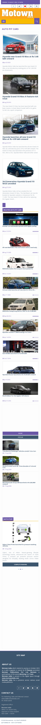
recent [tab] (20, 433)
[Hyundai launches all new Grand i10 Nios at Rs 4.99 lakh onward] (20, 124)
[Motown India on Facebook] (13, 6)
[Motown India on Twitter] (19, 6)
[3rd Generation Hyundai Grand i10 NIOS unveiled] (20, 169)
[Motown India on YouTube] (25, 6)
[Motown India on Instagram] (31, 6)
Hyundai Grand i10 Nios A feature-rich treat (20, 97)
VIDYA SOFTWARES (16, 723)
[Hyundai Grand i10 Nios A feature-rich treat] (20, 84)
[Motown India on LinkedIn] (36, 6)
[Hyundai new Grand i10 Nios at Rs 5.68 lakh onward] (20, 44)
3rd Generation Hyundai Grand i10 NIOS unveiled (18, 182)
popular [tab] (20, 437)
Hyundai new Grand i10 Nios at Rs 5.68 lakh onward (20, 57)
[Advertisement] (20, 417)
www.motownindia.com (10, 678)
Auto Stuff (8, 519)
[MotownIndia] (20, 13)
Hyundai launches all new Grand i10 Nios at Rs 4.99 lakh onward (19, 138)
